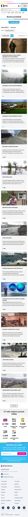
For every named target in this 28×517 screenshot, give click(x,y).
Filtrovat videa (15, 22)
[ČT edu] (4, 6)
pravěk (12, 12)
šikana (20, 12)
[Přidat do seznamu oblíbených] (25, 40)
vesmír (16, 12)
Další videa (14, 405)
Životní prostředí (9, 30)
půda (23, 12)
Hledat (23, 9)
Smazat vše (13, 27)
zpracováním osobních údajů (14, 460)
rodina (8, 12)
